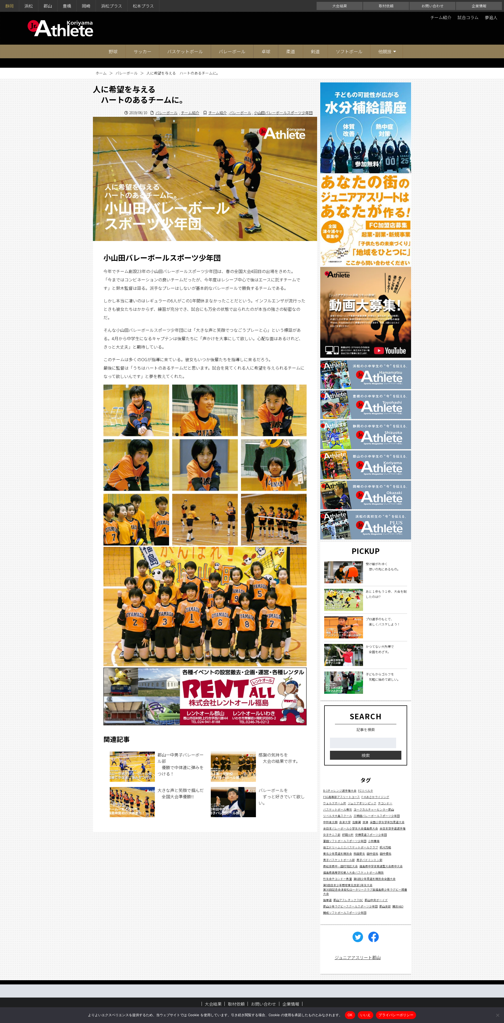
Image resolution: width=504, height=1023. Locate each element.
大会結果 (339, 5)
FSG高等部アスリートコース (341, 797)
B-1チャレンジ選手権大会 (339, 790)
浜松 (28, 6)
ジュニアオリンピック (362, 803)
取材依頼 (386, 5)
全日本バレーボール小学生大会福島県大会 (350, 828)
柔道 (290, 51)
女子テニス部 (331, 834)
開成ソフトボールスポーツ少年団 (344, 912)
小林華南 (374, 841)
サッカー (142, 51)
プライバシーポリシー (396, 1015)
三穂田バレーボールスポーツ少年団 (377, 815)
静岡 (9, 6)
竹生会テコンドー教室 (337, 878)
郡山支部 (385, 906)
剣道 (315, 51)
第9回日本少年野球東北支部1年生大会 (347, 885)
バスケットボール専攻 (337, 809)
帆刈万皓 (385, 847)
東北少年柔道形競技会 (337, 853)
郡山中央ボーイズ (376, 900)
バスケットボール (185, 51)
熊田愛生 (359, 853)
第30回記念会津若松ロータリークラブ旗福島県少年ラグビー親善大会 (365, 891)
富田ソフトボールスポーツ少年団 (344, 841)
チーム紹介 (440, 17)
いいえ (365, 1015)
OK (350, 1015)
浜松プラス (111, 6)
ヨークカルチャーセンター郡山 (374, 809)
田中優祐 (385, 853)
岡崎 (86, 6)
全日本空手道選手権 (393, 828)
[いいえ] (497, 1015)
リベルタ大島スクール (337, 815)
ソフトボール (349, 51)
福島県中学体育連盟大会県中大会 (381, 866)
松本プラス (143, 6)
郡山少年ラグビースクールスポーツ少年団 (350, 906)
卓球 (265, 51)
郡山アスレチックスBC (348, 900)
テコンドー (385, 803)
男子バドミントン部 (369, 860)
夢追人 (491, 17)
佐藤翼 (356, 822)
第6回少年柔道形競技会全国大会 (375, 878)
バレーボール (232, 51)
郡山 (48, 6)
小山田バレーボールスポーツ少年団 (283, 112)
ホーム (101, 73)
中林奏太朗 (330, 822)
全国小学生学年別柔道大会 (387, 822)
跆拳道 (327, 900)
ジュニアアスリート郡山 (358, 957)
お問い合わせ (433, 5)
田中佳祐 (372, 853)
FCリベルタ (365, 790)
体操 (365, 822)
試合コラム (468, 17)
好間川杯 (348, 834)
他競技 (385, 51)
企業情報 (479, 5)
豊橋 (67, 6)
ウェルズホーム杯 (334, 803)
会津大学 (345, 822)
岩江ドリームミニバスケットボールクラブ (350, 847)
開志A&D (397, 906)
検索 (365, 755)
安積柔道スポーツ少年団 (371, 834)
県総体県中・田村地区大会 (340, 866)
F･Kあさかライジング (375, 797)
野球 (113, 51)
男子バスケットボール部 (339, 860)
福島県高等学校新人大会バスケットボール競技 (353, 872)
